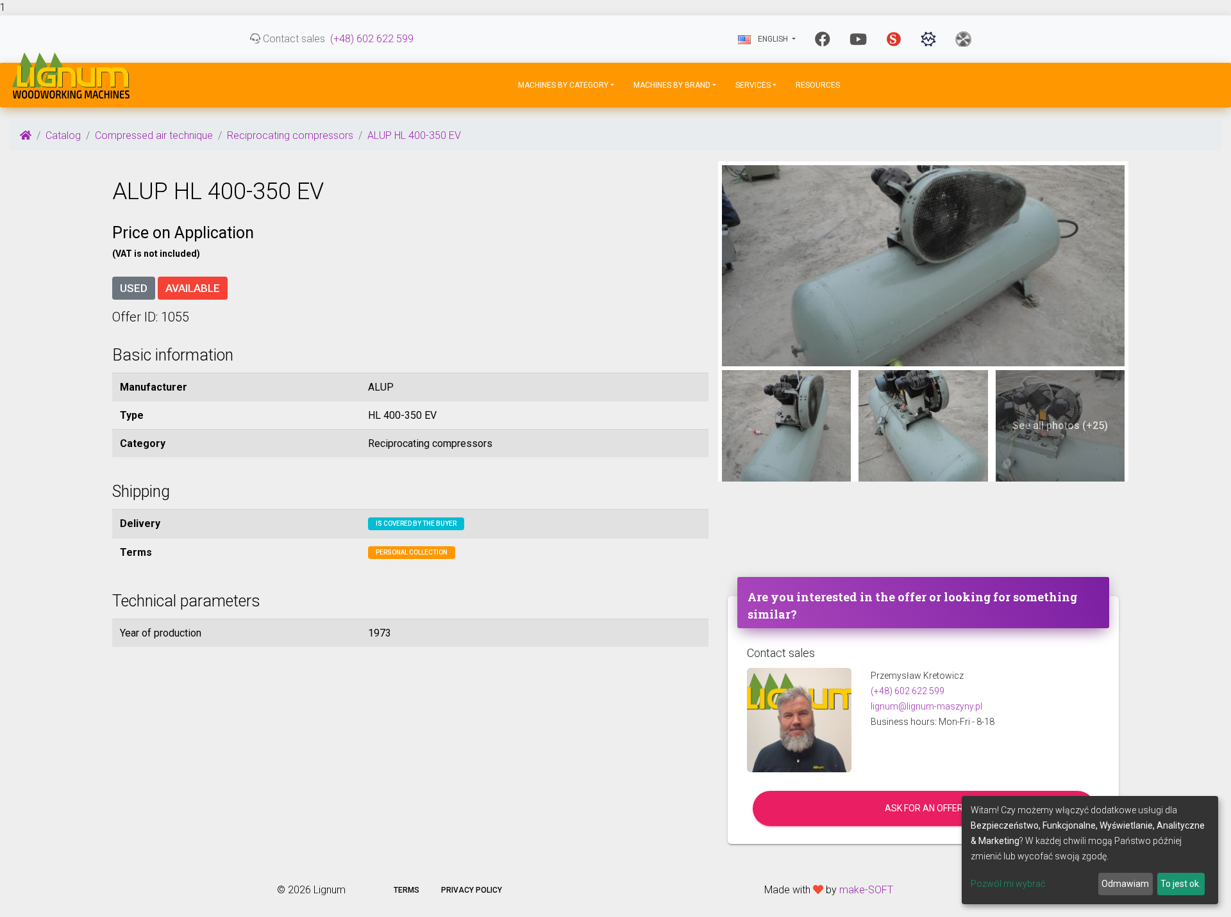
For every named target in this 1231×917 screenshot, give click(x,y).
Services (753, 85)
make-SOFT (866, 890)
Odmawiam (1125, 884)
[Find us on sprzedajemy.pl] (893, 39)
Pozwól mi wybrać (1008, 884)
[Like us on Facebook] (822, 39)
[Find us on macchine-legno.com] (963, 39)
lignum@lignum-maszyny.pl (926, 706)
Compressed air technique (154, 135)
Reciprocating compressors (290, 135)
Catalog (63, 135)
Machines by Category (563, 85)
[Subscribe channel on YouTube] (858, 39)
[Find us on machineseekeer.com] (928, 39)
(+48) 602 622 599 (372, 39)
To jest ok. (1180, 884)
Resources (818, 85)
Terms (406, 890)
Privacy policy (471, 890)
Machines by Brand (671, 85)
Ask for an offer (924, 808)
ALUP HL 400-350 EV (414, 135)
